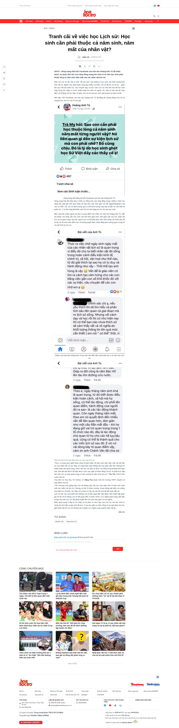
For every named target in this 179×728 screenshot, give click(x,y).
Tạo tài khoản (72, 537)
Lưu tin (4, 78)
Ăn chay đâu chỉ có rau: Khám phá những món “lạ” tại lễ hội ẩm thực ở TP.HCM (108, 596)
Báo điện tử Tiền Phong (89, 13)
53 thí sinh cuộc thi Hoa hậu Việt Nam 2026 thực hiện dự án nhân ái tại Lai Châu (35, 625)
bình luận (99, 66)
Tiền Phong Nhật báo (93, 6)
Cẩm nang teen (133, 691)
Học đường (58, 21)
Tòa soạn (23, 700)
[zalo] (122, 705)
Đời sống (29, 21)
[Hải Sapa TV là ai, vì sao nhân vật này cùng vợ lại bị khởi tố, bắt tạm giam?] (108, 611)
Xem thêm (158, 21)
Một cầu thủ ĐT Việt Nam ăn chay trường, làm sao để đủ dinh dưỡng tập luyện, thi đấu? (71, 625)
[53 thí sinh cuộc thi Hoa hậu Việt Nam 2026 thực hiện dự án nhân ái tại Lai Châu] (35, 611)
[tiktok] (116, 705)
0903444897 (82, 702)
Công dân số (39, 695)
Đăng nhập (58, 537)
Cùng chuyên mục (31, 568)
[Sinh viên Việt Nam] (153, 685)
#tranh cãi (59, 521)
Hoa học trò (25, 682)
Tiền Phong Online (74, 6)
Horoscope (149, 21)
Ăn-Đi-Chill (105, 21)
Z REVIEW (128, 21)
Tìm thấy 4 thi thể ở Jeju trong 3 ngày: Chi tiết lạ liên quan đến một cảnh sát (34, 596)
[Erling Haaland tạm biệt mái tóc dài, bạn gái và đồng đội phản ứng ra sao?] (72, 641)
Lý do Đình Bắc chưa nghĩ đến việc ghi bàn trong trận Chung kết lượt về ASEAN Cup (72, 596)
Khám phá (39, 21)
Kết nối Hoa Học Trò (72, 695)
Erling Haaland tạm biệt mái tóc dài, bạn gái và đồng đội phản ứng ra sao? (71, 655)
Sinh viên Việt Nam (111, 6)
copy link (89, 66)
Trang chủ (21, 21)
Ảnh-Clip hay (116, 21)
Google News (133, 28)
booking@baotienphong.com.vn (61, 705)
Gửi (117, 549)
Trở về (4, 90)
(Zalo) (63, 702)
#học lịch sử (72, 521)
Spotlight (138, 21)
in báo (94, 66)
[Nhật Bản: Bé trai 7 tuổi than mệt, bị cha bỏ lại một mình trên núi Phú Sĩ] (108, 641)
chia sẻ (80, 66)
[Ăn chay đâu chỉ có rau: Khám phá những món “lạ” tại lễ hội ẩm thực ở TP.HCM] (108, 582)
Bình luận (4, 84)
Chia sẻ (4, 73)
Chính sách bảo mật (143, 700)
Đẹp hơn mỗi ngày (72, 21)
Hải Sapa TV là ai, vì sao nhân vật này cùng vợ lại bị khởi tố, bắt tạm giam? (108, 624)
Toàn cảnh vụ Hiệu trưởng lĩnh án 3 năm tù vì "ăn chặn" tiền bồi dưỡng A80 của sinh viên (35, 655)
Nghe (4, 67)
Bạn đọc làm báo (31, 722)
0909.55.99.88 (55, 702)
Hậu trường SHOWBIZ (90, 21)
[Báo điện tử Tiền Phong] (137, 685)
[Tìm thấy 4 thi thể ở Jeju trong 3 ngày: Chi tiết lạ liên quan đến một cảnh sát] (35, 582)
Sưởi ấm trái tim (102, 691)
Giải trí (48, 21)
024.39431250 (26, 707)
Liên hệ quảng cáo (56, 700)
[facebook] (155, 5)
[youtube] (158, 5)
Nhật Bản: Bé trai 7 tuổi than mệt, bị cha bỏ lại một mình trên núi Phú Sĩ (108, 654)
